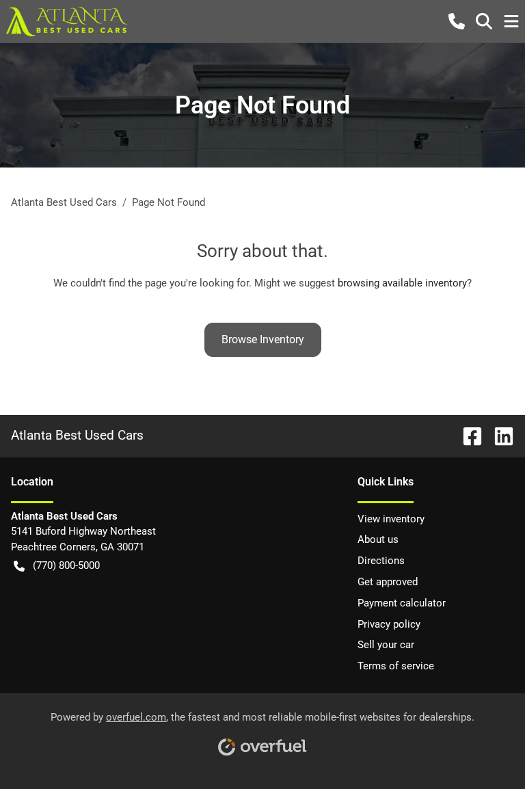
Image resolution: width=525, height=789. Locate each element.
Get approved (388, 582)
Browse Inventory (262, 339)
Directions (381, 560)
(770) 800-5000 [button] (66, 565)
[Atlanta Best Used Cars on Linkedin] (498, 435)
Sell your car (386, 645)
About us (378, 539)
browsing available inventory (402, 283)
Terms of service (396, 666)
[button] (456, 21)
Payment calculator (402, 603)
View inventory (391, 519)
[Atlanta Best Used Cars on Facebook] (467, 435)
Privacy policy (389, 624)
